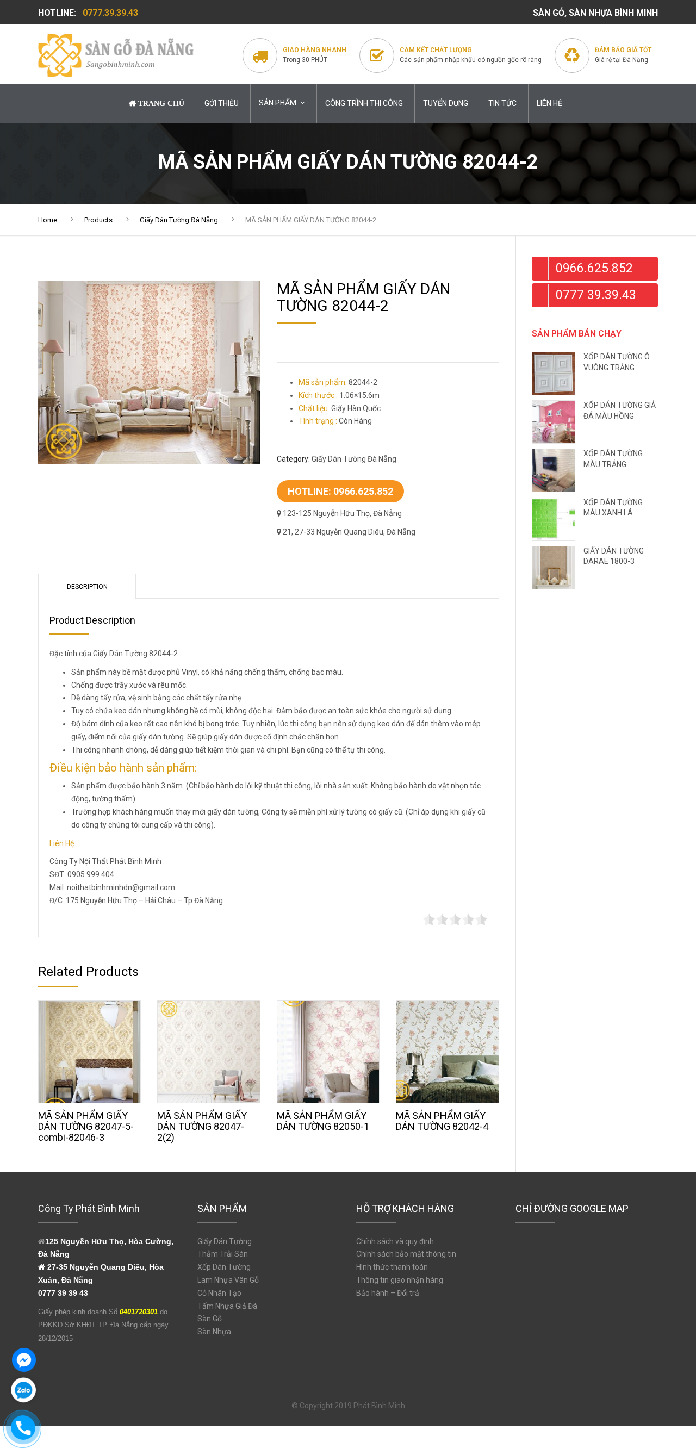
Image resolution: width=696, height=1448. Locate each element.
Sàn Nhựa (214, 1331)
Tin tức (502, 103)
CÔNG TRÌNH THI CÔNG (364, 103)
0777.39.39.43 (110, 13)
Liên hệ (549, 103)
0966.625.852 (594, 268)
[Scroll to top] (655, 1391)
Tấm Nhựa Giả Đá (227, 1306)
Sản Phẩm (277, 102)
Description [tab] (87, 587)
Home (47, 220)
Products (98, 220)
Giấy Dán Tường (224, 1241)
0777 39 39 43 (63, 1293)
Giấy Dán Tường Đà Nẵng (179, 220)
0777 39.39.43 (596, 295)
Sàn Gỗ (209, 1318)
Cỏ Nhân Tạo (219, 1293)
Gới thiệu (221, 103)
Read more (89, 1049)
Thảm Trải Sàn (222, 1254)
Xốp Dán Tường (224, 1267)
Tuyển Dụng (445, 103)
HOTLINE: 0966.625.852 (340, 491)
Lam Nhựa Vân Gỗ (228, 1280)
